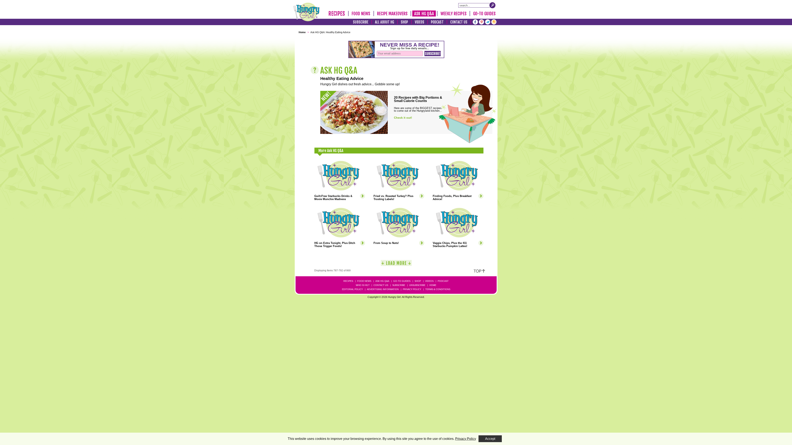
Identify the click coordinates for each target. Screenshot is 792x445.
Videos (419, 22)
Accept (490, 438)
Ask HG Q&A (424, 13)
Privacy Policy (412, 289)
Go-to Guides (401, 281)
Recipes (336, 13)
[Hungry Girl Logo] (306, 12)
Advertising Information (383, 289)
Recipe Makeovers (392, 13)
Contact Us (459, 22)
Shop (404, 22)
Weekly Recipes (453, 13)
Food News (361, 13)
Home (432, 285)
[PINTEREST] (481, 21)
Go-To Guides (484, 13)
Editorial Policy (352, 289)
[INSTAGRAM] (493, 21)
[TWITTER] (487, 21)
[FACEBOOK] (475, 21)
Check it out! (403, 117)
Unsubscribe (417, 285)
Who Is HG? (362, 285)
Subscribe (360, 22)
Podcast (437, 22)
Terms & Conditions (437, 289)
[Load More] (396, 264)
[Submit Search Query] (492, 5)
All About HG (384, 22)
